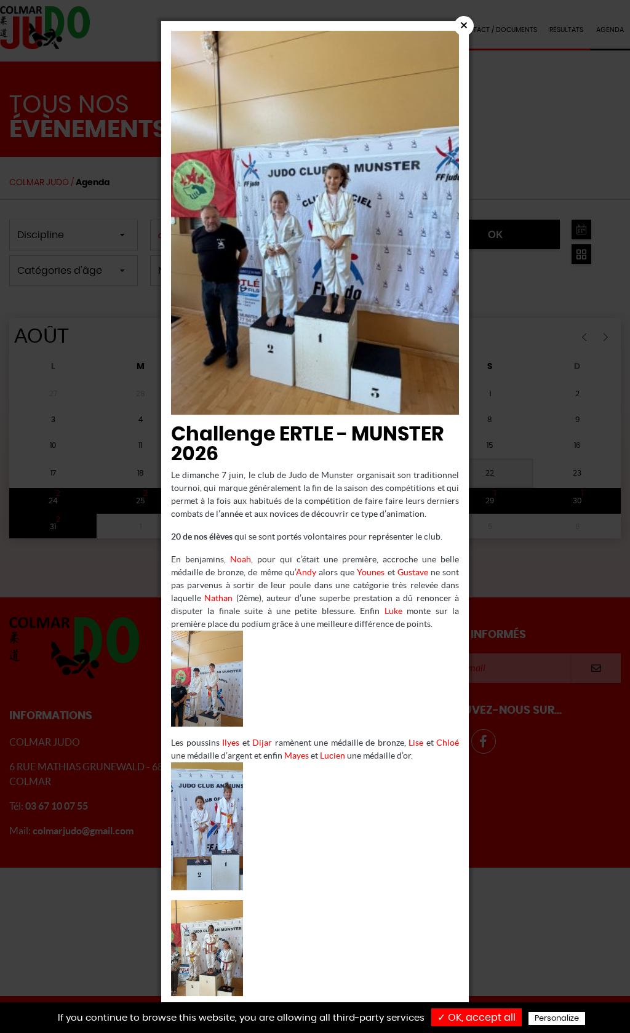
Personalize (557, 1019)
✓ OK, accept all (476, 1018)
